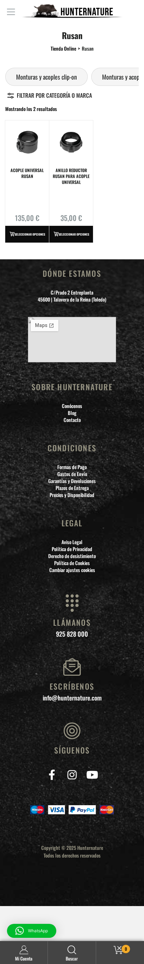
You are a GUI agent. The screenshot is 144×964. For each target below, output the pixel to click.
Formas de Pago (72, 467)
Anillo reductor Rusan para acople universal (71, 176)
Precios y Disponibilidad (72, 494)
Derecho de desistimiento (72, 556)
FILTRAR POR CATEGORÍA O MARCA (54, 95)
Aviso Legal (72, 542)
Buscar (72, 958)
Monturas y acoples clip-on (46, 76)
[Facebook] (52, 774)
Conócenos (72, 405)
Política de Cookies (72, 562)
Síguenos (72, 750)
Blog (72, 412)
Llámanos (72, 622)
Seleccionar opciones (30, 234)
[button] (31, 931)
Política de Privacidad (72, 549)
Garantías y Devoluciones (72, 480)
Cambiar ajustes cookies (72, 569)
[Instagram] (72, 774)
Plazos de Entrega (72, 487)
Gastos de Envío (72, 473)
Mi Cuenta (24, 958)
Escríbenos (72, 686)
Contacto (72, 419)
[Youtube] (92, 774)
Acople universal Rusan (27, 173)
